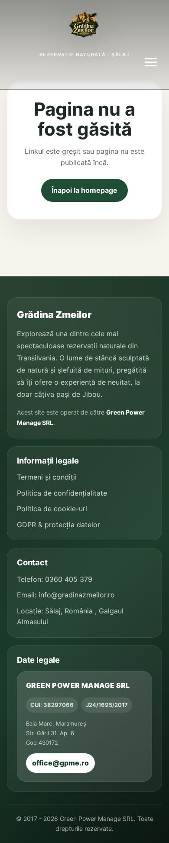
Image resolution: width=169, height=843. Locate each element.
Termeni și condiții (47, 477)
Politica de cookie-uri (52, 508)
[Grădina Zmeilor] (84, 26)
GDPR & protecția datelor (58, 524)
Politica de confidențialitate (62, 493)
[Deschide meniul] (151, 62)
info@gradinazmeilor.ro (77, 594)
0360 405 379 (68, 579)
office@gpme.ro (60, 763)
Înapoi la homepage (84, 190)
